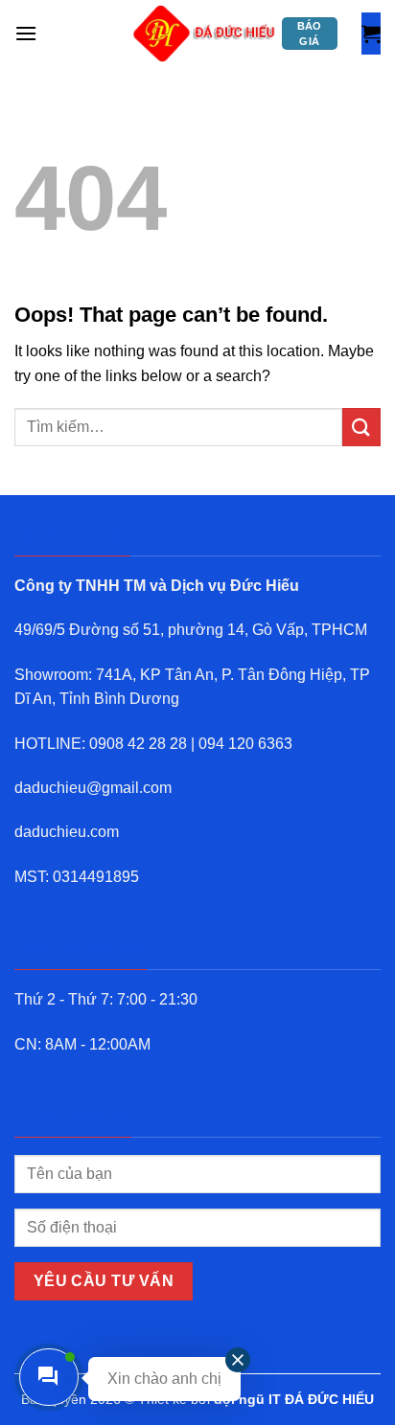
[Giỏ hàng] (371, 33)
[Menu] (25, 33)
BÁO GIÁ (309, 33)
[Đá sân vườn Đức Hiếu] (205, 33)
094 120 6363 (245, 743)
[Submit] (361, 426)
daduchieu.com (66, 832)
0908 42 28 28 (138, 743)
